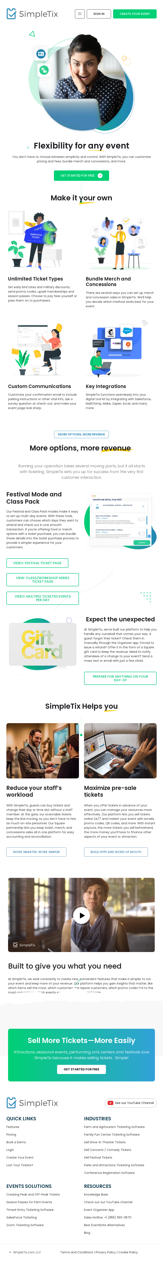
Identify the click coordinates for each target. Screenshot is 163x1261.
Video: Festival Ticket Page (37, 563)
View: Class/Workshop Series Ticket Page (42, 579)
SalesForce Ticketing (21, 1217)
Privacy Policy (106, 1252)
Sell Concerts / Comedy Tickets (107, 1150)
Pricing (11, 1134)
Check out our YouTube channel (108, 1202)
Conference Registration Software (109, 1173)
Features (12, 1127)
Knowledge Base (96, 1194)
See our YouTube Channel (134, 1103)
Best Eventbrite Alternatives (104, 1225)
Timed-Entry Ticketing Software (30, 1210)
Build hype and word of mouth (116, 852)
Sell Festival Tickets (98, 1157)
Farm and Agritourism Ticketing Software (114, 1127)
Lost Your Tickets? (19, 1165)
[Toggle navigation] (80, 13)
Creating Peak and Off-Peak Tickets (33, 1194)
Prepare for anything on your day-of (120, 678)
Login (10, 1150)
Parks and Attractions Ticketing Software (114, 1165)
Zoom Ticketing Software (25, 1225)
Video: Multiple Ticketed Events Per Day (43, 598)
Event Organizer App (99, 1210)
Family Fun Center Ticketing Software (112, 1134)
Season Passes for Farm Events (29, 1202)
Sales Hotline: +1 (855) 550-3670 (107, 1217)
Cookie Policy (128, 1252)
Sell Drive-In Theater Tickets (105, 1142)
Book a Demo (16, 1142)
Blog (87, 1233)
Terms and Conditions (77, 1252)
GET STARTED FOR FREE (77, 175)
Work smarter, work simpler (36, 852)
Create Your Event (135, 14)
